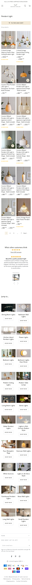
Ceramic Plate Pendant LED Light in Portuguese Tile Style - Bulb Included (8, 87)
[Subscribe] (30, 546)
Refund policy (7, 579)
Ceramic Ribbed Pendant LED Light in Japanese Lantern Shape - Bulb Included (8, 119)
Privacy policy (16, 579)
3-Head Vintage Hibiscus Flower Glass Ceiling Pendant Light (7, 52)
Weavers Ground (13, 576)
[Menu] (2, 5)
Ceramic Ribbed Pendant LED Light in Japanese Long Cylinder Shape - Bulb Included (23, 119)
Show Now (8, 343)
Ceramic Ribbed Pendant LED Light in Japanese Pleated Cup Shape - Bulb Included (8, 153)
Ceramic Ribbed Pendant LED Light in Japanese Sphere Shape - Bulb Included (8, 189)
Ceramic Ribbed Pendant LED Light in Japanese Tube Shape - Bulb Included (23, 189)
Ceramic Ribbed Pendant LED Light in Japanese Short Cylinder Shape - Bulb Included (23, 154)
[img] (16, 250)
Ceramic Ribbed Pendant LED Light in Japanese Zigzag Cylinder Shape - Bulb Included (8, 221)
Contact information (21, 581)
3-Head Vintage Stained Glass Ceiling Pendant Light (22, 52)
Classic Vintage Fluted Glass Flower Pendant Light (23, 219)
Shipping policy (10, 581)
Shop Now (8, 318)
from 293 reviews (16, 252)
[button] (25, 5)
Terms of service (26, 579)
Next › (25, 233)
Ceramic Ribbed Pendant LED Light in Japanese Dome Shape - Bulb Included (23, 87)
